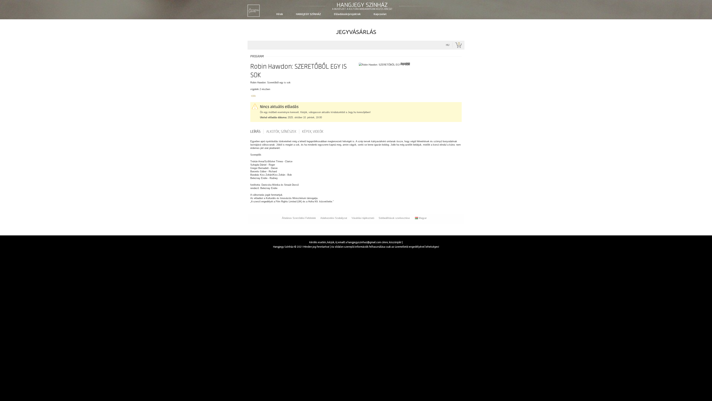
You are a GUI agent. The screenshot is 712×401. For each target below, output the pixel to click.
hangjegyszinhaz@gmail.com (364, 242)
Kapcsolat (380, 14)
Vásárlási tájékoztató (363, 218)
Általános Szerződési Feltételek (299, 218)
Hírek (279, 14)
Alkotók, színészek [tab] (281, 132)
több (253, 95)
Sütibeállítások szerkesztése (394, 218)
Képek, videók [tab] (312, 132)
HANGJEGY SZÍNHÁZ (308, 14)
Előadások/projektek (347, 14)
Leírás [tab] (255, 132)
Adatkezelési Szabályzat (333, 218)
